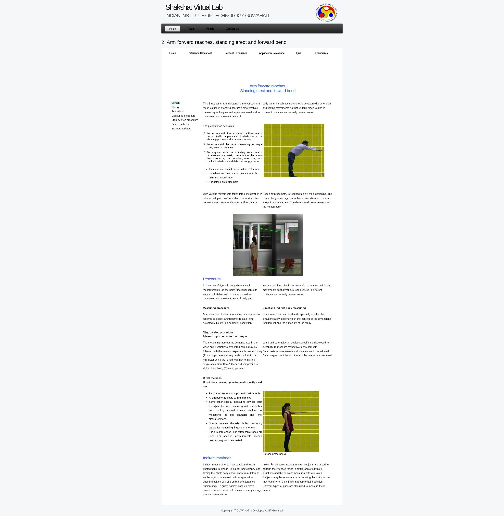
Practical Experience (235, 53)
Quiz (299, 53)
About (191, 28)
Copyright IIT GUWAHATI (236, 510)
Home (172, 28)
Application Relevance (271, 53)
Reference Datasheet (200, 53)
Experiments (320, 53)
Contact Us (232, 28)
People (210, 28)
